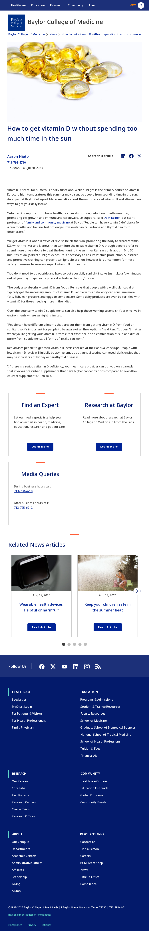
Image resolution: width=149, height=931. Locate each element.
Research (56, 5)
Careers (85, 856)
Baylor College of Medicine (26, 34)
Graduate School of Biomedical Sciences (108, 727)
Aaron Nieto (18, 156)
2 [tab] (69, 644)
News (53, 34)
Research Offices (23, 816)
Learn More (40, 446)
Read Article (41, 627)
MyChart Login (22, 707)
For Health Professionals (29, 721)
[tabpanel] (41, 596)
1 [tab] (63, 644)
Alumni (16, 891)
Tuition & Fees (90, 749)
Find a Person (89, 849)
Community (75, 5)
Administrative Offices (27, 863)
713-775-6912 (23, 508)
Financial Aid (89, 756)
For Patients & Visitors (27, 713)
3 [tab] (74, 644)
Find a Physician (23, 727)
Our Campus (20, 842)
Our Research (21, 781)
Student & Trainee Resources (100, 707)
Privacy (32, 925)
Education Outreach (94, 788)
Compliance (88, 884)
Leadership (19, 877)
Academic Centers (24, 856)
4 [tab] (80, 644)
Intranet (46, 925)
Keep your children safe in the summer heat (107, 607)
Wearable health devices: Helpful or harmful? (41, 607)
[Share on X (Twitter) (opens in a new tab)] (139, 156)
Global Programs (91, 795)
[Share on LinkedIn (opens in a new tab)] (123, 156)
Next (137, 591)
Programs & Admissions (96, 700)
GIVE (133, 5)
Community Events (93, 802)
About (93, 5)
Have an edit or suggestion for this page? (29, 914)
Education (38, 5)
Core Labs (18, 788)
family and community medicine (47, 222)
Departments (21, 849)
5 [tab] (85, 644)
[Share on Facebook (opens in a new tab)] (131, 156)
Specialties (19, 700)
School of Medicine (93, 721)
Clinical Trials (21, 809)
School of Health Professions (100, 741)
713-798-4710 (16, 162)
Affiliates (18, 870)
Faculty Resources (92, 713)
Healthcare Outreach (94, 781)
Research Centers (24, 802)
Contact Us (88, 842)
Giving (16, 884)
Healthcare (18, 5)
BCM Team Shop (91, 863)
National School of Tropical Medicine (105, 735)
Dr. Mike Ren (112, 218)
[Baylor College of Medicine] (16, 23)
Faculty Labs (20, 795)
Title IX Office (89, 877)
